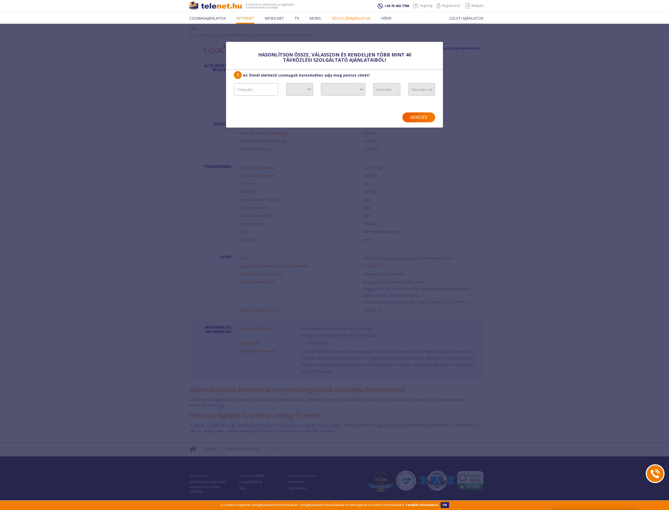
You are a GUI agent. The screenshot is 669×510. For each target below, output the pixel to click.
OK (444, 505)
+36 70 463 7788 (396, 5)
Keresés (418, 117)
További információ (421, 505)
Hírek (386, 18)
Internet (245, 18)
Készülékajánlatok (351, 18)
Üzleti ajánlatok (466, 18)
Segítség (426, 5)
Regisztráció (451, 5)
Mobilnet (274, 18)
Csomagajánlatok (207, 18)
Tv (297, 18)
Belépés (477, 5)
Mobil (315, 18)
